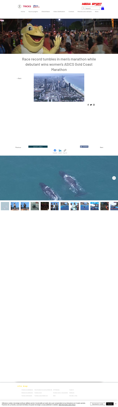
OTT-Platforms (56, 389)
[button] (102, 8)
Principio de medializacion (27, 389)
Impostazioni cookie (97, 404)
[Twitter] (91, 105)
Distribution (71, 392)
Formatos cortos (38, 392)
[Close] (116, 404)
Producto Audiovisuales (27, 395)
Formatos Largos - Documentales (60, 392)
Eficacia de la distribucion (27, 392)
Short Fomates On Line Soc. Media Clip (43, 389)
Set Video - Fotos (73, 395)
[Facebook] (88, 105)
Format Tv (71, 389)
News (54, 395)
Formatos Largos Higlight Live (41, 395)
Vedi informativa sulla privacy (67, 405)
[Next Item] (114, 178)
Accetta (110, 404)
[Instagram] (94, 105)
